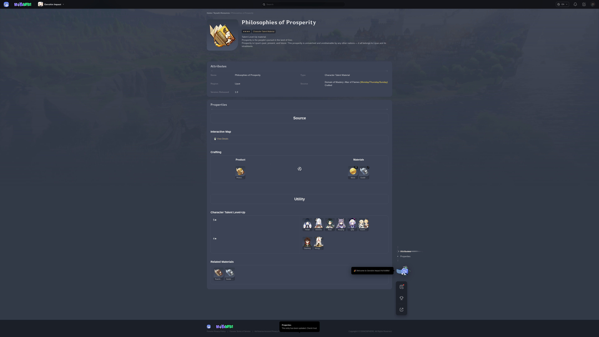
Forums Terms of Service (240, 331)
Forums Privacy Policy (216, 331)
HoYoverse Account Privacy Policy (269, 331)
